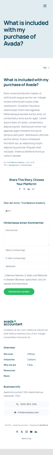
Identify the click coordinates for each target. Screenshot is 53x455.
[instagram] (26, 432)
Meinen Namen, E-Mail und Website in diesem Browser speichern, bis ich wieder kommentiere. (25, 279)
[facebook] (17, 432)
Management (14, 165)
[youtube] (31, 432)
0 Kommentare (26, 165)
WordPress (43, 425)
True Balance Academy (15, 162)
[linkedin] (36, 432)
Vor (45, 67)
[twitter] (22, 432)
